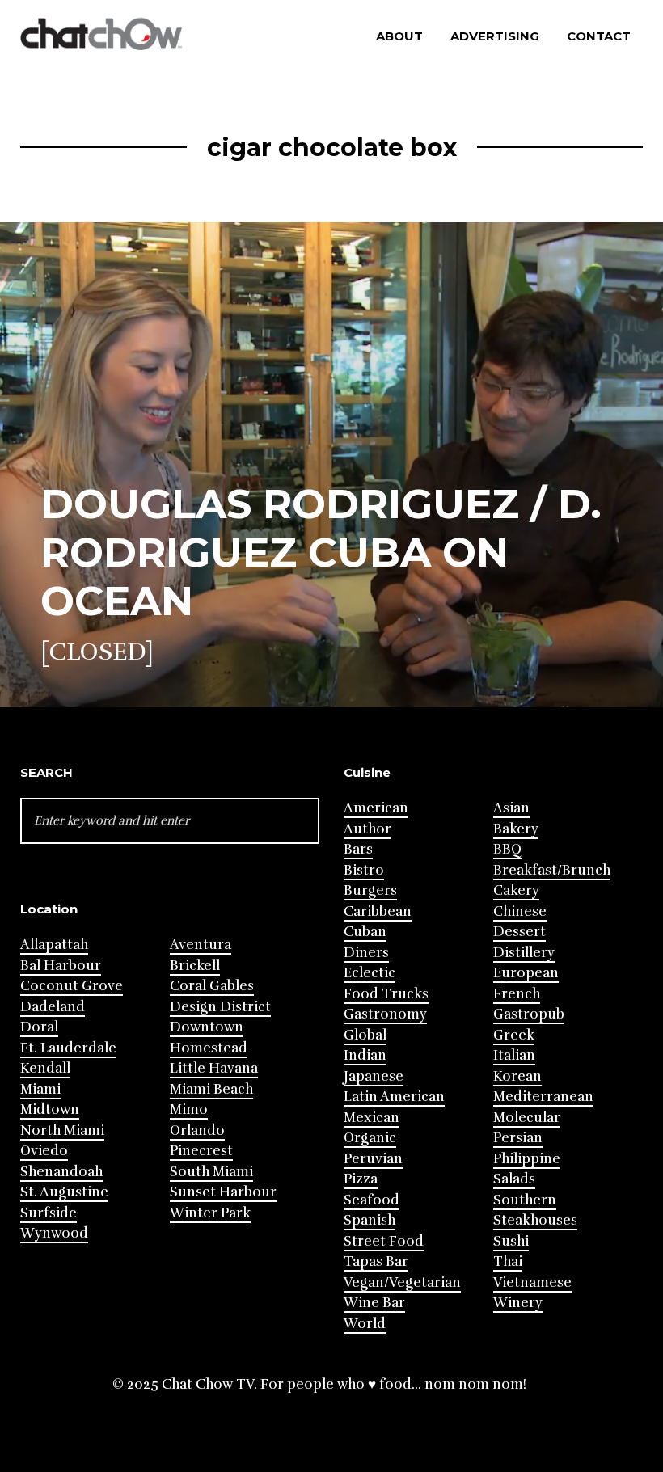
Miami (40, 1089)
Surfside (48, 1212)
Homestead (208, 1048)
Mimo (189, 1109)
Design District (220, 1006)
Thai (507, 1261)
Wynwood (54, 1233)
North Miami (62, 1130)
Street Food (384, 1241)
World (365, 1323)
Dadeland (52, 1006)
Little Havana (214, 1068)
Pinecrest (201, 1150)
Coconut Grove (71, 985)
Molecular (526, 1117)
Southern (524, 1200)
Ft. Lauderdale (68, 1048)
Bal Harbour (60, 965)
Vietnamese (532, 1282)
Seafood (371, 1200)
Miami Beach (211, 1089)
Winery (518, 1302)
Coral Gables (212, 985)
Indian (365, 1055)
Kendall (45, 1068)
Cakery (516, 890)
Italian (514, 1055)
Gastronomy (385, 1014)
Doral (39, 1027)
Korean (517, 1076)
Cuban (365, 931)
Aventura (200, 944)
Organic (370, 1137)
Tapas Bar (376, 1261)
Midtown (49, 1109)
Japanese (373, 1076)
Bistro (364, 870)
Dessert (519, 931)
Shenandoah (61, 1171)
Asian (511, 807)
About (399, 36)
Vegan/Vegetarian (402, 1282)
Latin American (394, 1096)
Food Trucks (386, 993)
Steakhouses (535, 1220)
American (376, 807)
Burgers (370, 890)
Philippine (526, 1158)
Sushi (511, 1241)
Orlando (197, 1130)
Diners (366, 952)
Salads (514, 1178)
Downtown (206, 1027)
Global (365, 1035)
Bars (358, 849)
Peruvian (373, 1158)
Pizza (361, 1178)
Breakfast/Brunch (551, 870)
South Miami (211, 1171)
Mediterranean (543, 1096)
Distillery (524, 952)
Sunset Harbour (223, 1191)
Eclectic (369, 972)
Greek (513, 1035)
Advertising (494, 36)
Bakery (515, 828)
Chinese (520, 911)
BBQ (507, 849)
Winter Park (210, 1212)
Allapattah (54, 944)
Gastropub (528, 1014)
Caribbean (378, 911)
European (526, 972)
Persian (518, 1137)
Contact (599, 36)
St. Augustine (64, 1191)
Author (367, 828)
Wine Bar (374, 1302)
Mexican (371, 1117)
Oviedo (44, 1150)
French (516, 993)
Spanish (369, 1220)
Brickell (195, 965)
